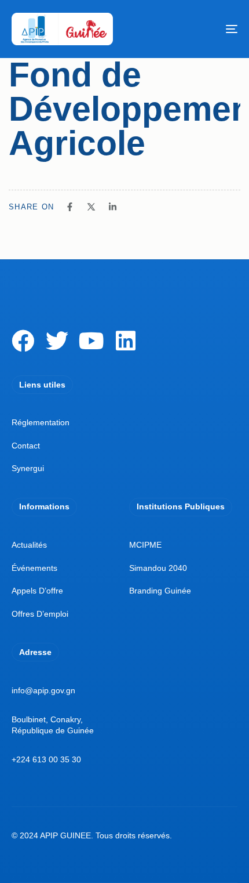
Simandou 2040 (158, 568)
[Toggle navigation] (199, 29)
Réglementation (40, 422)
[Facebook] (23, 341)
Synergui (28, 468)
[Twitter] (57, 341)
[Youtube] (91, 341)
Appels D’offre (37, 590)
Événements (34, 568)
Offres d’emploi (40, 613)
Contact (26, 445)
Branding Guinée (160, 590)
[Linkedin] (125, 341)
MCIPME (145, 544)
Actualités (29, 544)
